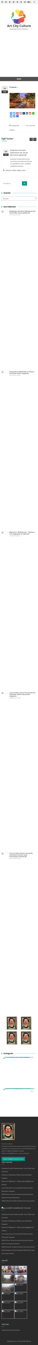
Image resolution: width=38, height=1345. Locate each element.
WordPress (27, 1341)
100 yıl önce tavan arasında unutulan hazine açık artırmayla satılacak (21, 854)
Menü (29, 2)
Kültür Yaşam (16, 170)
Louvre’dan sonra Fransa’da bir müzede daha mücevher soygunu (22, 694)
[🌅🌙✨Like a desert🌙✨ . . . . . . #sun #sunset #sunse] (19, 1104)
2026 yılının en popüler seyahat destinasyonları (18, 1201)
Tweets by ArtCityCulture (11, 1330)
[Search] (24, 183)
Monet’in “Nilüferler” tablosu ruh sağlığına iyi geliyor (22, 533)
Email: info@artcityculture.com (13, 1159)
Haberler (9, 170)
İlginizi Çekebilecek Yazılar (18, 1208)
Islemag (9, 1341)
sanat (23, 170)
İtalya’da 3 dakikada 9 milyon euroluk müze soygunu (21, 372)
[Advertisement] (19, 57)
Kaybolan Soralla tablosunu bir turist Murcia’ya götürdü (19, 152)
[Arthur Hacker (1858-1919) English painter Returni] (19, 1072)
